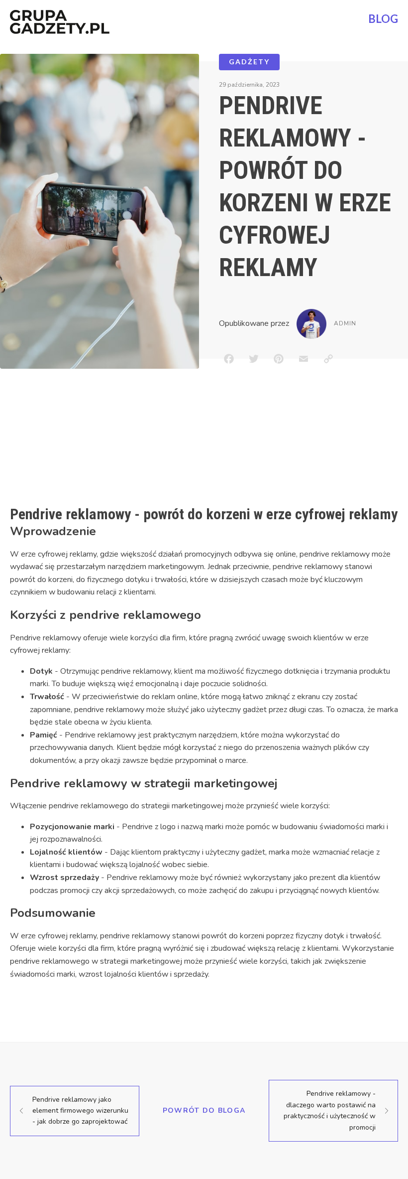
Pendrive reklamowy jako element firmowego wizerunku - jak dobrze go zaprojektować (80, 1111)
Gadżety (249, 61)
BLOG (383, 18)
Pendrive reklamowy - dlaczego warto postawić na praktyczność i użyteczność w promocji (330, 1110)
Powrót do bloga (204, 1110)
